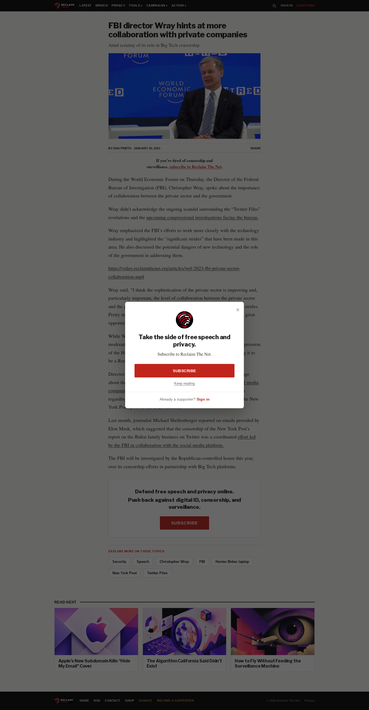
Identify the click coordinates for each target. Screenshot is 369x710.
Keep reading (184, 383)
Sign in (203, 399)
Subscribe (184, 370)
